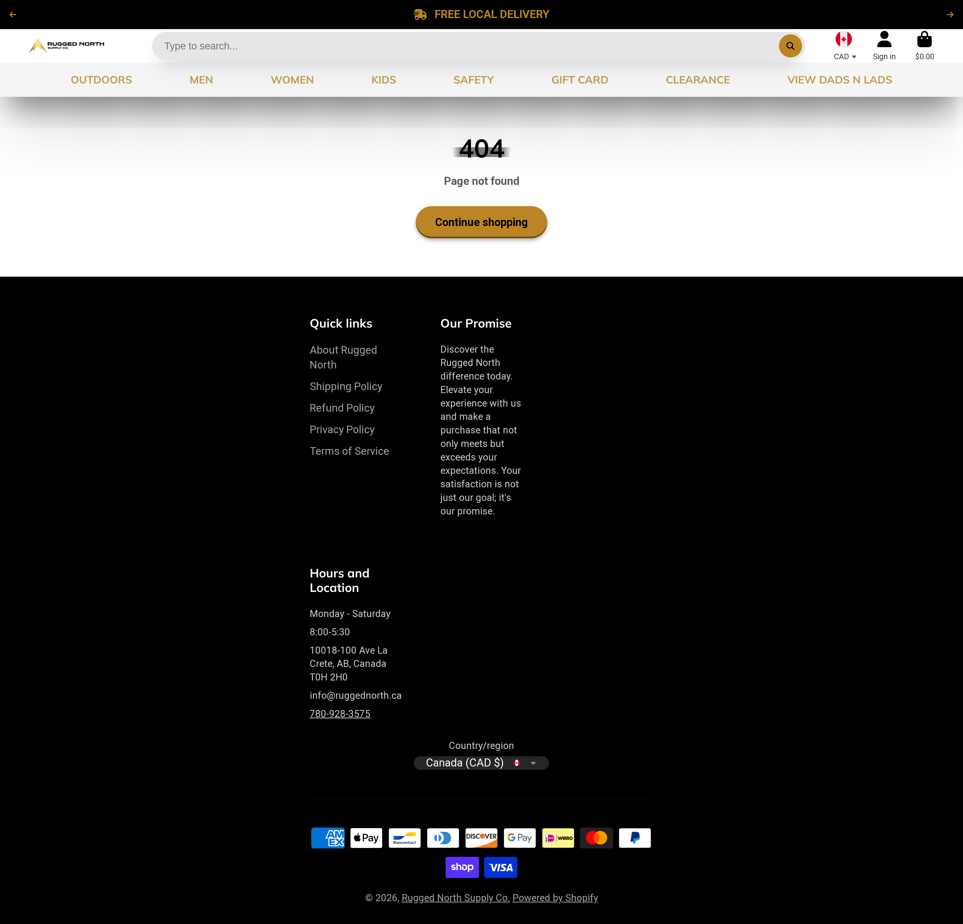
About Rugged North (343, 357)
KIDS (383, 79)
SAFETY (473, 79)
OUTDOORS (101, 79)
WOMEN (292, 79)
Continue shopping (481, 222)
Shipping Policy (346, 386)
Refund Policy (342, 408)
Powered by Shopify (555, 897)
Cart (924, 46)
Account (884, 46)
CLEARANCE (698, 79)
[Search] (790, 45)
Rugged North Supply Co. (456, 897)
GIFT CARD (579, 79)
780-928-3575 (340, 713)
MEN (201, 79)
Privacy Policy (342, 429)
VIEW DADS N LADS (839, 79)
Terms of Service (349, 451)
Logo (66, 46)
